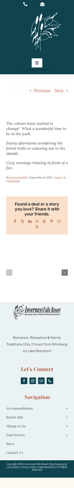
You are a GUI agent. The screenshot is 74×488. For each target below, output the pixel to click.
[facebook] (24, 380)
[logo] (47, 12)
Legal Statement (47, 466)
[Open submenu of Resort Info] (66, 417)
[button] (9, 272)
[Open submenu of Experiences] (66, 435)
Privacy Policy (29, 466)
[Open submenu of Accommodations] (66, 408)
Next (59, 90)
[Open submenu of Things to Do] (66, 426)
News (58, 177)
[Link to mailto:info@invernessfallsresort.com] (46, 4)
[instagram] (32, 380)
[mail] (41, 380)
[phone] (50, 380)
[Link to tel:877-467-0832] (29, 4)
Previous (42, 90)
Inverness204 (18, 177)
